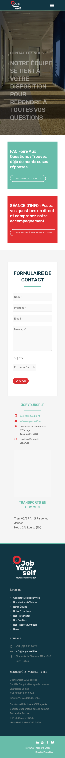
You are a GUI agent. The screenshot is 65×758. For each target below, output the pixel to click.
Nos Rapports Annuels (25, 624)
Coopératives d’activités (26, 597)
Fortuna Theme (33, 748)
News (16, 629)
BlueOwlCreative (44, 752)
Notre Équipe (20, 606)
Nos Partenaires (21, 615)
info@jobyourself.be (30, 421)
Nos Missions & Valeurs (25, 602)
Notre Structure (22, 611)
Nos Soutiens (20, 620)
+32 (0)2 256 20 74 (30, 416)
